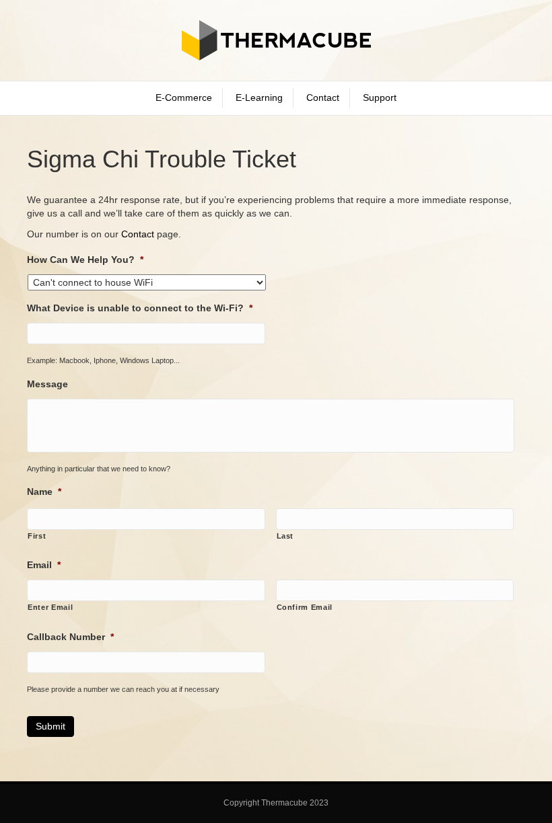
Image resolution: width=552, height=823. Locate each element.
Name (44, 491)
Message (47, 384)
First (37, 536)
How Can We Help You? (85, 259)
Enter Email (50, 607)
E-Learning (259, 97)
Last (285, 536)
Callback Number (70, 636)
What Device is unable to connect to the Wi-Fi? (139, 308)
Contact (322, 97)
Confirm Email (305, 607)
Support (379, 97)
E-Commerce (184, 97)
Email (44, 564)
